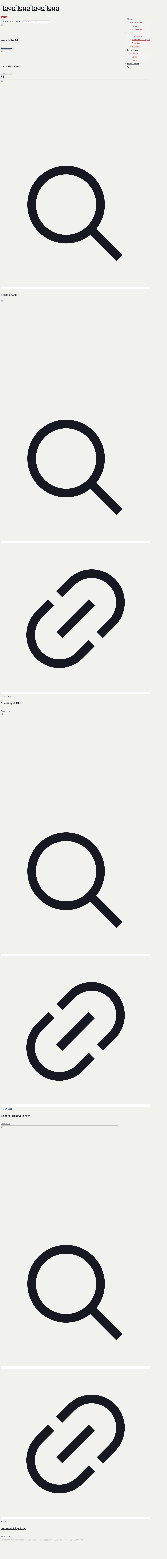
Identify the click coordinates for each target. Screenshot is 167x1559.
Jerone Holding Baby (13, 1528)
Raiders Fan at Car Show (15, 1115)
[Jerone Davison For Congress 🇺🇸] (30, 7)
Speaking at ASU (11, 703)
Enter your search (14, 21)
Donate (4, 17)
